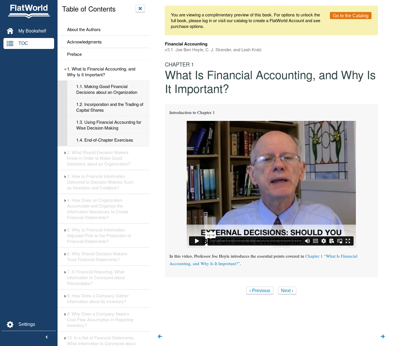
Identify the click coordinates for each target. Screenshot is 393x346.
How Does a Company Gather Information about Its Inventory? (98, 298)
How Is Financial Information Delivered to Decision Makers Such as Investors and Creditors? (100, 182)
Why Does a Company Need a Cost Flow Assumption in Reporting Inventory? (100, 319)
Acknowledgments (84, 42)
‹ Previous (259, 290)
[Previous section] (160, 337)
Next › (287, 290)
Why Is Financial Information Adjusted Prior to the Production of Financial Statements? (99, 235)
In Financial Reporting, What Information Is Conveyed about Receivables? (96, 277)
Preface (74, 54)
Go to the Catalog (351, 15)
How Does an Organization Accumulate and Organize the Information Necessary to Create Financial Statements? (97, 208)
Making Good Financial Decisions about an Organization (106, 89)
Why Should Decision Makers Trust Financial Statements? (97, 256)
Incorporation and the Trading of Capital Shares (109, 107)
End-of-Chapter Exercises (104, 140)
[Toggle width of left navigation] (46, 337)
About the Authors (84, 29)
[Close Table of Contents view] (140, 8)
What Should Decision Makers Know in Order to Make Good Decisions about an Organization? (98, 158)
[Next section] (382, 337)
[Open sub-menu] (65, 69)
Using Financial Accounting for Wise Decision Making (108, 125)
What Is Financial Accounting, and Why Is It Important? (101, 71)
